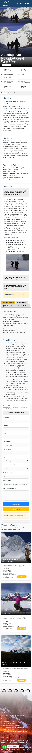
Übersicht (4, 92)
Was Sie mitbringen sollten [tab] (12, 306)
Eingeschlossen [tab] (9, 302)
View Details (21, 577)
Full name (6, 417)
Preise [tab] (27, 306)
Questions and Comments (9, 488)
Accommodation (7, 480)
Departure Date (7, 457)
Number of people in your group (11, 472)
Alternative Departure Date (9, 464)
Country (5, 425)
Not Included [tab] (22, 302)
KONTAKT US (7, 712)
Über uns (4, 737)
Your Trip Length (7, 449)
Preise (17, 92)
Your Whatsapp (7, 441)
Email (5, 433)
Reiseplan (11, 92)
